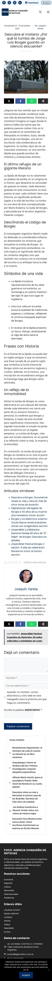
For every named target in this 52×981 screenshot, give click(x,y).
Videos (7, 924)
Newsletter (33, 2)
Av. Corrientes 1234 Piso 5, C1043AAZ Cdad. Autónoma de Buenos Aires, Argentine (25, 946)
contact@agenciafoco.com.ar (20, 954)
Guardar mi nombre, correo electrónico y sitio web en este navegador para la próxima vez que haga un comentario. (27, 697)
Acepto (26, 975)
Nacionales (9, 890)
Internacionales (11, 894)
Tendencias (9, 897)
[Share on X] (9, 101)
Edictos (7, 920)
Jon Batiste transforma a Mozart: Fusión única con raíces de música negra (26, 810)
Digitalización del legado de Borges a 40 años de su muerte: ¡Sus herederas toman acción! (29, 512)
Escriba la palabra (23, 709)
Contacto (8, 917)
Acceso (46, 3)
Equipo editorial (11, 913)
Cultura (7, 886)
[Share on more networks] (43, 101)
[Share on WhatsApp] (32, 101)
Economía (8, 879)
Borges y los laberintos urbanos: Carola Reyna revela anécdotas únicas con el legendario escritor (29, 522)
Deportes (8, 883)
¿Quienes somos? (12, 909)
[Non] (48, 969)
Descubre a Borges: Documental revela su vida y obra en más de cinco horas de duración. (29, 501)
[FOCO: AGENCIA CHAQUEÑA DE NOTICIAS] (14, 12)
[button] (40, 12)
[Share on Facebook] (20, 101)
